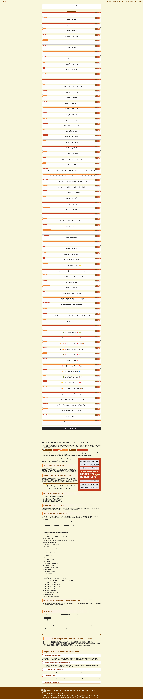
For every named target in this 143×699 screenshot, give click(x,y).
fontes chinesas (47, 617)
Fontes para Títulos (90, 695)
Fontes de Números (45, 695)
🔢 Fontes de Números (47, 449)
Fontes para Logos (97, 695)
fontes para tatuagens (65, 614)
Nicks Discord (54, 693)
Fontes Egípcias (71, 697)
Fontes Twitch (83, 690)
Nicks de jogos (47, 501)
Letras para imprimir (83, 695)
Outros (140, 1)
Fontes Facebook (55, 690)
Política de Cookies (91, 697)
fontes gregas (47, 619)
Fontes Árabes (44, 697)
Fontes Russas (61, 697)
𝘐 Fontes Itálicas (73, 449)
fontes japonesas (48, 620)
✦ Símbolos (56, 449)
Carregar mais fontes (71, 428)
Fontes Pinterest (93, 690)
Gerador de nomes (60, 693)
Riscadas (131, 1)
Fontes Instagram (43, 690)
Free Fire (70, 665)
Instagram (46, 498)
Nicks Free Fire (44, 693)
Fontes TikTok (61, 690)
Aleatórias (136, 1)
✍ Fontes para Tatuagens (83, 449)
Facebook (50, 500)
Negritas (110, 1)
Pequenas (118, 1)
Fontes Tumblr (88, 690)
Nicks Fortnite (49, 693)
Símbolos (127, 1)
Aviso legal (96, 697)
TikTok (45, 500)
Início (107, 1)
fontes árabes (47, 616)
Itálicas (114, 1)
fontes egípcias (47, 618)
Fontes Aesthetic (57, 695)
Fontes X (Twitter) (66, 690)
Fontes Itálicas (62, 695)
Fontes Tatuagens (76, 695)
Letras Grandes (51, 695)
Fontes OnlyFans (43, 691)
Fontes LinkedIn (78, 690)
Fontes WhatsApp (49, 690)
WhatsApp (46, 499)
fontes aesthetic (75, 628)
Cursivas (123, 1)
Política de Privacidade (84, 697)
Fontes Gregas (66, 697)
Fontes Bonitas (67, 695)
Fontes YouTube (72, 690)
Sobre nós (78, 697)
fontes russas (47, 621)
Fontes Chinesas (49, 697)
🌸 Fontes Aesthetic (64, 449)
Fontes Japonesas (56, 697)
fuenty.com (64, 603)
